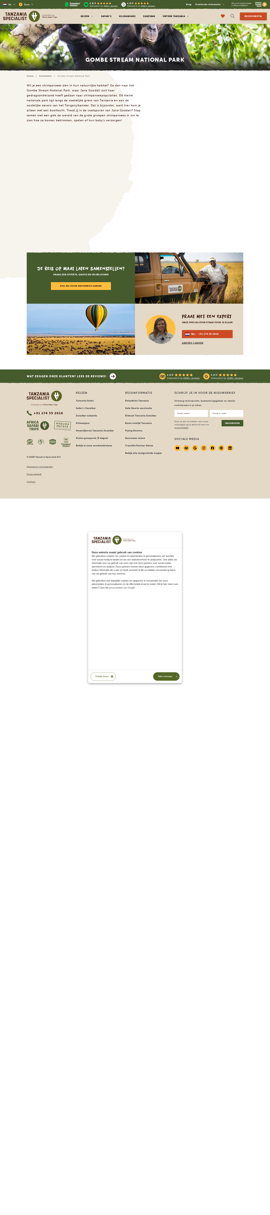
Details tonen (102, 676)
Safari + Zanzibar (86, 408)
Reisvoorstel (253, 16)
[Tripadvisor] (186, 448)
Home (30, 76)
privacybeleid (181, 428)
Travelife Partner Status (139, 445)
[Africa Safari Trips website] (38, 426)
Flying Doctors (133, 430)
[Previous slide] (27, 183)
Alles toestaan (165, 676)
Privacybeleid (34, 474)
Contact (31, 481)
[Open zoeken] (232, 16)
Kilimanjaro (127, 16)
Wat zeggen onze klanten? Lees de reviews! (67, 376)
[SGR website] (30, 441)
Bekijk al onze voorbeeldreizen (94, 445)
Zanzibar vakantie (86, 415)
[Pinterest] (221, 448)
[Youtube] (177, 448)
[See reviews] (201, 376)
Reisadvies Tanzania (137, 400)
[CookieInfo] (113, 540)
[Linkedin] (230, 448)
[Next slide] (242, 183)
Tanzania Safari (85, 400)
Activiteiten (45, 76)
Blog (188, 4)
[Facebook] (212, 448)
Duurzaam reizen (135, 438)
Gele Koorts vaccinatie (138, 408)
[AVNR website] (52, 441)
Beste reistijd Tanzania (138, 423)
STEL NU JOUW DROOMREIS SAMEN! (81, 286)
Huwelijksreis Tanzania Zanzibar (95, 430)
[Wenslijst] (222, 16)
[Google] (195, 448)
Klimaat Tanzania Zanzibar (141, 415)
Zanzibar (149, 16)
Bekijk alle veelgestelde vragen (143, 453)
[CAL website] (41, 441)
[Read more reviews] (110, 4)
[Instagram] (204, 448)
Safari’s (106, 16)
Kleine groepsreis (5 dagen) (92, 438)
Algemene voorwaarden (40, 466)
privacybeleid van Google (122, 587)
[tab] (127, 235)
